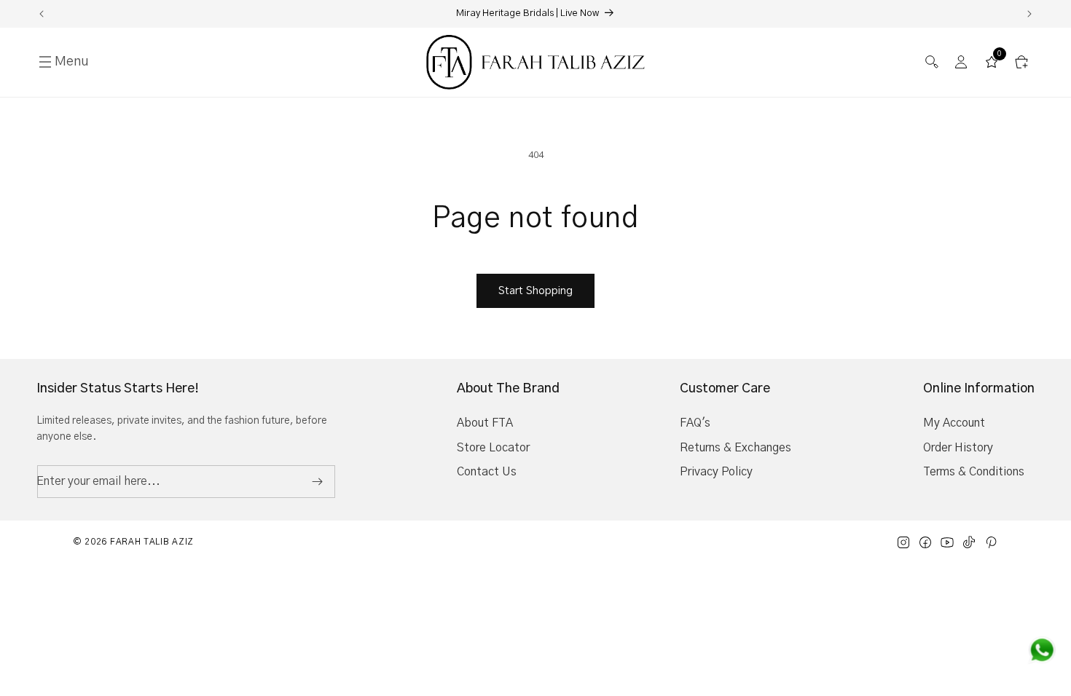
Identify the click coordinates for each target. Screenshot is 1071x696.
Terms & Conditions (973, 472)
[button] (931, 62)
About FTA (485, 423)
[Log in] (961, 62)
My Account (954, 423)
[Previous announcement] (42, 14)
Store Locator (493, 448)
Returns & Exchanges (735, 448)
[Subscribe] (317, 481)
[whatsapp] (1042, 650)
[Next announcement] (1029, 14)
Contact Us (487, 472)
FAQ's (695, 423)
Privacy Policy (716, 472)
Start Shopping (535, 290)
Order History (958, 448)
